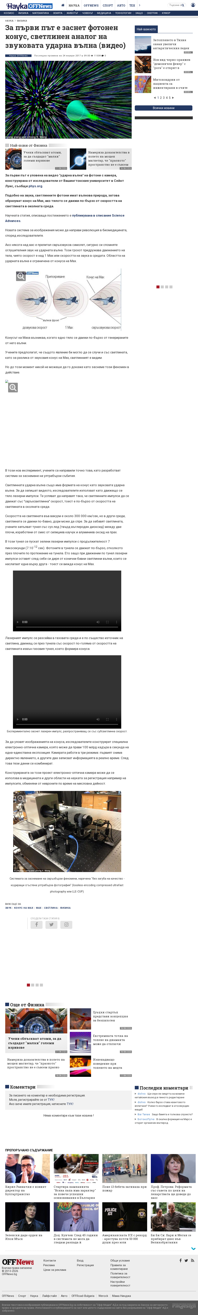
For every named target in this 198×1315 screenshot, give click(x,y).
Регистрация (85, 1265)
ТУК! (70, 1104)
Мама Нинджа (121, 1296)
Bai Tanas (144, 1114)
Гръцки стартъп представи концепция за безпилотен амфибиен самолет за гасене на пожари (110, 1020)
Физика (23, 13)
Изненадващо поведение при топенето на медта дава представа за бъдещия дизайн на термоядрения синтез (110, 1070)
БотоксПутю (146, 1119)
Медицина (104, 13)
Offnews (91, 5)
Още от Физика (27, 1005)
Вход (80, 1260)
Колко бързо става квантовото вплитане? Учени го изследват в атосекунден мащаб (162, 1106)
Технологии (123, 13)
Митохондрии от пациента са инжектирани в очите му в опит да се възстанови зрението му (170, 90)
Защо (139, 13)
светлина (51, 908)
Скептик (152, 13)
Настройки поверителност (120, 1283)
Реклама (49, 1265)
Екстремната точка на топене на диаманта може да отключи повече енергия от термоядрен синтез (110, 1044)
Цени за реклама (54, 1270)
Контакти (49, 1260)
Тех (132, 5)
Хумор (166, 13)
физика (65, 908)
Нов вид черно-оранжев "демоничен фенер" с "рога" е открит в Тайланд (171, 66)
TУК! (51, 1100)
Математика (40, 13)
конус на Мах (23, 908)
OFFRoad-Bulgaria (83, 1296)
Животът (72, 13)
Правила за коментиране (119, 1267)
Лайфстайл (49, 1296)
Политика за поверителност (120, 1275)
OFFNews (8, 1296)
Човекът (87, 13)
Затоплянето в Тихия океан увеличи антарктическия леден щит (171, 46)
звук (8, 908)
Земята (57, 13)
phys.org (35, 186)
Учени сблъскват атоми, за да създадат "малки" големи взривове (42, 156)
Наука (74, 5)
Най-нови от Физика (28, 145)
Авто (121, 5)
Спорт (108, 5)
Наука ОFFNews (18, 55)
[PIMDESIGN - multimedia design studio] (182, 1307)
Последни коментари (164, 1088)
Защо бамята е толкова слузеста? (172, 1114)
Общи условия (120, 1260)
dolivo (142, 1093)
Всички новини (163, 108)
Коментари (23, 1087)
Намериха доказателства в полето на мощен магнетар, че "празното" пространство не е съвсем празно (109, 160)
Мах (39, 908)
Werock (103, 1296)
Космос (9, 13)
